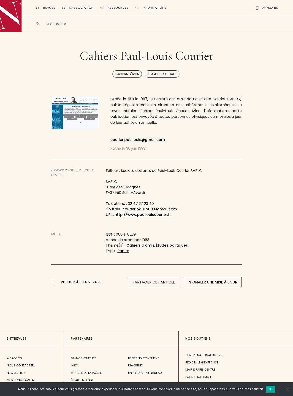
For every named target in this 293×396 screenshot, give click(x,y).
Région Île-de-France (202, 362)
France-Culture (83, 358)
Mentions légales (20, 380)
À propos (14, 358)
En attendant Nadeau (145, 373)
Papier (123, 250)
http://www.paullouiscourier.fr (143, 214)
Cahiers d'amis (127, 74)
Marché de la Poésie (86, 373)
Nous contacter (20, 365)
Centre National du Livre (204, 355)
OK (271, 389)
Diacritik (135, 365)
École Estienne (82, 380)
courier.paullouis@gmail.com (137, 139)
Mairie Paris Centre (200, 369)
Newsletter (16, 373)
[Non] (287, 389)
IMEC (74, 365)
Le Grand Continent (143, 358)
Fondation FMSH (198, 377)
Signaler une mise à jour (213, 282)
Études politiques (162, 74)
